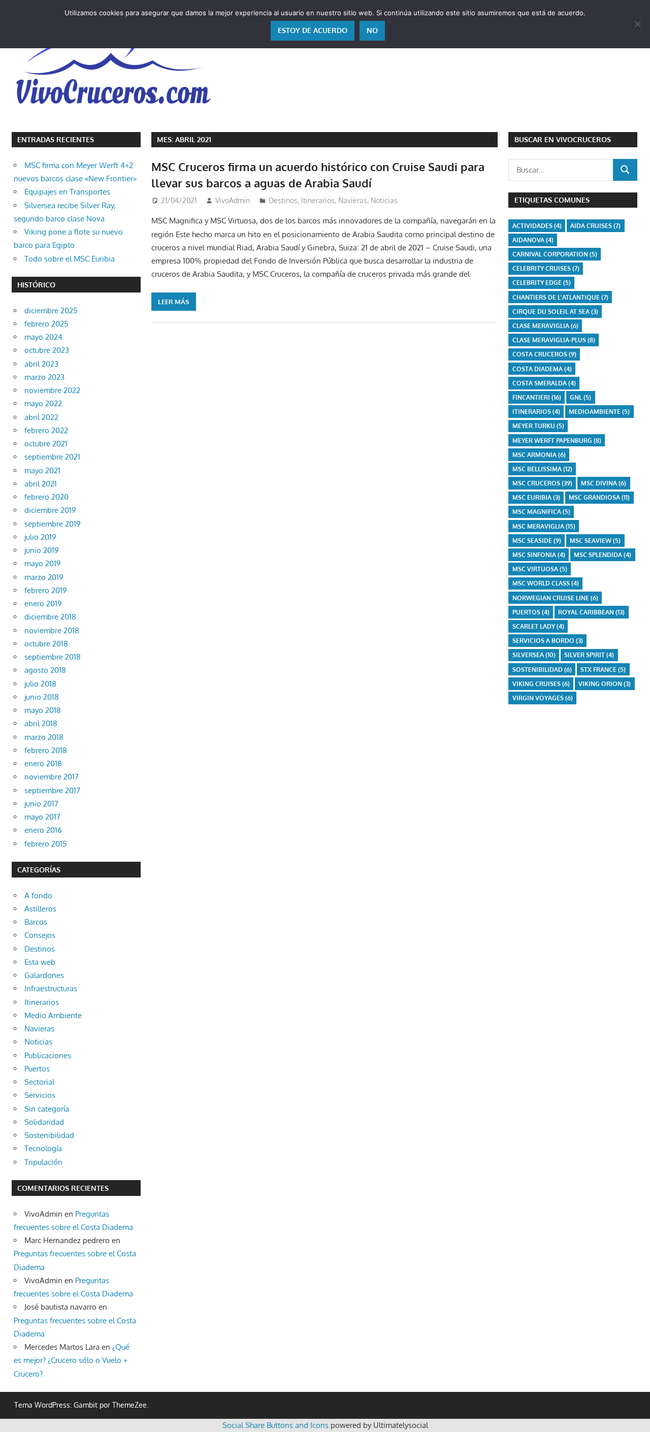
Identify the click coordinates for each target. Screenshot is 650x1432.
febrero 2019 (45, 590)
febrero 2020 (46, 497)
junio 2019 (41, 550)
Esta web (39, 962)
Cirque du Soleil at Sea (555, 311)
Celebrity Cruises (545, 268)
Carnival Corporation (554, 254)
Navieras (352, 200)
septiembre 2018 (52, 657)
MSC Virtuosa (539, 569)
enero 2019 (43, 603)
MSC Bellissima (542, 469)
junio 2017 (41, 803)
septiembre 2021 (52, 457)
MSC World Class (545, 583)
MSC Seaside (536, 540)
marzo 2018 (43, 737)
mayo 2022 (43, 403)
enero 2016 (43, 830)
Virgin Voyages (542, 698)
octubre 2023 (46, 350)
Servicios (39, 1095)
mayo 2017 (42, 817)
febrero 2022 (46, 430)
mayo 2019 (42, 563)
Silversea (534, 655)
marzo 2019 (43, 577)
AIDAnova (533, 240)
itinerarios (536, 411)
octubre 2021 (46, 443)
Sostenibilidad (49, 1135)
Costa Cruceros (544, 354)
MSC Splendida (602, 555)
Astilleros (40, 909)
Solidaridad (44, 1122)
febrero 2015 (45, 844)
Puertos (37, 1068)
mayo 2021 (42, 470)
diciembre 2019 (50, 510)
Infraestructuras (50, 988)
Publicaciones (47, 1055)
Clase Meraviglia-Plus (553, 340)
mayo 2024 (43, 337)
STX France (603, 669)
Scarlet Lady (538, 626)
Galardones (44, 975)
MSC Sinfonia (538, 555)
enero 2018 (43, 763)
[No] (637, 24)
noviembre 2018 (51, 630)
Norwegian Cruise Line (555, 598)
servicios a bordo (547, 640)
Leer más (173, 302)
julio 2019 (40, 537)
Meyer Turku (538, 426)
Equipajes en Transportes (67, 192)
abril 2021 (40, 484)
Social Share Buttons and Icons (275, 1425)
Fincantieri (536, 397)
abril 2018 (40, 723)
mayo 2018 (42, 710)
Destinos (283, 200)
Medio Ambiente (53, 1015)
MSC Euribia (536, 497)
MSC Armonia (539, 455)
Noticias (384, 200)
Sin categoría (46, 1109)
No (372, 30)
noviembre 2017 (51, 777)
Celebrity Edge (541, 282)
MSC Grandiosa (599, 497)
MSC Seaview (595, 540)
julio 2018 (40, 684)
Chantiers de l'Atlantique (560, 297)
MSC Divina (603, 483)
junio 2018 (41, 697)
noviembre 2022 (52, 390)
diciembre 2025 (51, 310)
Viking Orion (604, 684)
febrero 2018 (45, 750)
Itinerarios (318, 200)
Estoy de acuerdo (312, 30)
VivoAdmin (232, 200)
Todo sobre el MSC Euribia (69, 259)
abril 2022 (41, 417)
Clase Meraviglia (545, 326)
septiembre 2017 (52, 790)
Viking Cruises (541, 684)
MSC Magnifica (541, 511)
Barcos (35, 922)
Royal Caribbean (591, 612)
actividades (537, 226)
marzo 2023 (44, 377)
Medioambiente (599, 411)
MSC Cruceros (542, 483)
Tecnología (43, 1148)
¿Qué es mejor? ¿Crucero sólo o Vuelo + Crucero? (71, 1360)
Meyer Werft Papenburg (556, 440)
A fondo (38, 895)
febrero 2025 (46, 324)
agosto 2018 (45, 670)
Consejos (39, 935)
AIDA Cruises (595, 226)
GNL (580, 397)
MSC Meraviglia (543, 526)
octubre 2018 (46, 643)
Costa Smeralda (544, 383)
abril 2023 (41, 364)
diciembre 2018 (50, 617)
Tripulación (43, 1162)
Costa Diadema (542, 369)
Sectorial (39, 1082)
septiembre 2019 (52, 524)
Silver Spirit (589, 655)
